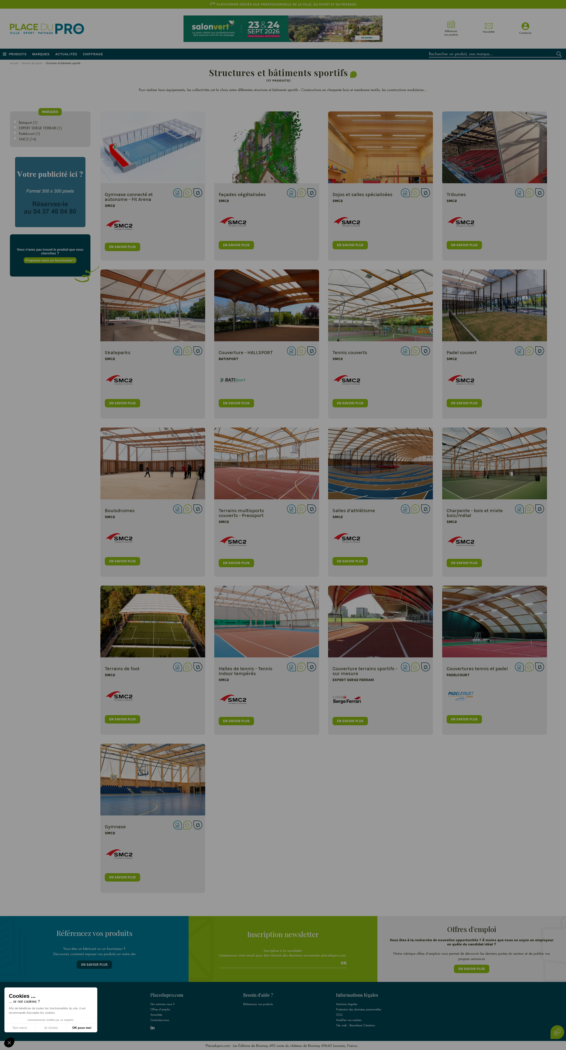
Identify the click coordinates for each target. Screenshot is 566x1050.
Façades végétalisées (242, 194)
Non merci (20, 1027)
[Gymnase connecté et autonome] (152, 147)
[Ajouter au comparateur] (197, 192)
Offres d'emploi (160, 1009)
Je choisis (51, 1027)
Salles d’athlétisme (354, 511)
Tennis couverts (350, 352)
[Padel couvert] (494, 305)
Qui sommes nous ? (162, 1004)
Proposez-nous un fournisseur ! (50, 260)
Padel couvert (462, 352)
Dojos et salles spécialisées (362, 194)
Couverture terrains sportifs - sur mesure (365, 671)
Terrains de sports (32, 63)
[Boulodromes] (152, 463)
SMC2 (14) (27, 139)
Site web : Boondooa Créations (355, 1025)
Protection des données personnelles (358, 1009)
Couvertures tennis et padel (477, 669)
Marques (41, 54)
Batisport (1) (28, 122)
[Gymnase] (152, 779)
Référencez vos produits (258, 1004)
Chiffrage (93, 54)
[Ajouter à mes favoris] (187, 192)
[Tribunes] (494, 147)
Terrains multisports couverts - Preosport (241, 513)
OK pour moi (81, 1027)
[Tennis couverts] (380, 305)
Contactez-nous (159, 1020)
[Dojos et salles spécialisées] (380, 147)
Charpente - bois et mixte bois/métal (475, 513)
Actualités (66, 54)
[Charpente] (494, 463)
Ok (344, 963)
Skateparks (117, 352)
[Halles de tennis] (266, 621)
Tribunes (456, 194)
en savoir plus (122, 247)
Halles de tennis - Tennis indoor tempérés (245, 671)
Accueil (14, 63)
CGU (339, 1015)
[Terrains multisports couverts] (266, 463)
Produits (18, 54)
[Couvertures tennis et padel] (494, 621)
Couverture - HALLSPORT (246, 352)
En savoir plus (94, 965)
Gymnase (115, 827)
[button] (9, 1042)
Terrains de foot (122, 669)
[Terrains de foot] (152, 621)
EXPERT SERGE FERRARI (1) (40, 128)
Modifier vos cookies (348, 1020)
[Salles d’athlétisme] (380, 463)
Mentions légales (346, 1004)
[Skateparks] (152, 305)
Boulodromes (120, 511)
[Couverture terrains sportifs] (380, 621)
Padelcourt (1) (29, 133)
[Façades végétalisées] (266, 147)
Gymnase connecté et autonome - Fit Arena (129, 197)
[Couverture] (266, 305)
